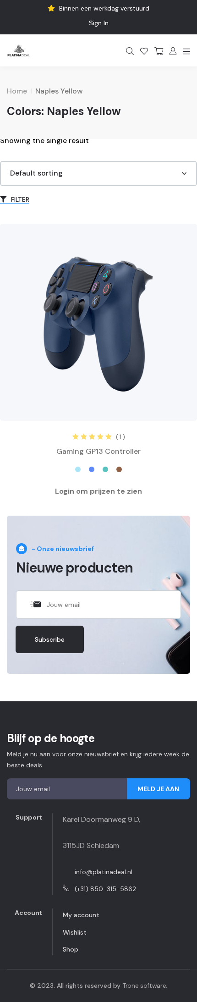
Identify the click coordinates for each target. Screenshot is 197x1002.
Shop (70, 949)
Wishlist (75, 932)
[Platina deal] (19, 50)
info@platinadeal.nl (103, 872)
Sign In (99, 23)
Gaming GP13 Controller (98, 451)
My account (81, 915)
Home (17, 91)
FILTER (19, 199)
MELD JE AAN (158, 789)
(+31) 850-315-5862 (105, 889)
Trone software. (144, 985)
